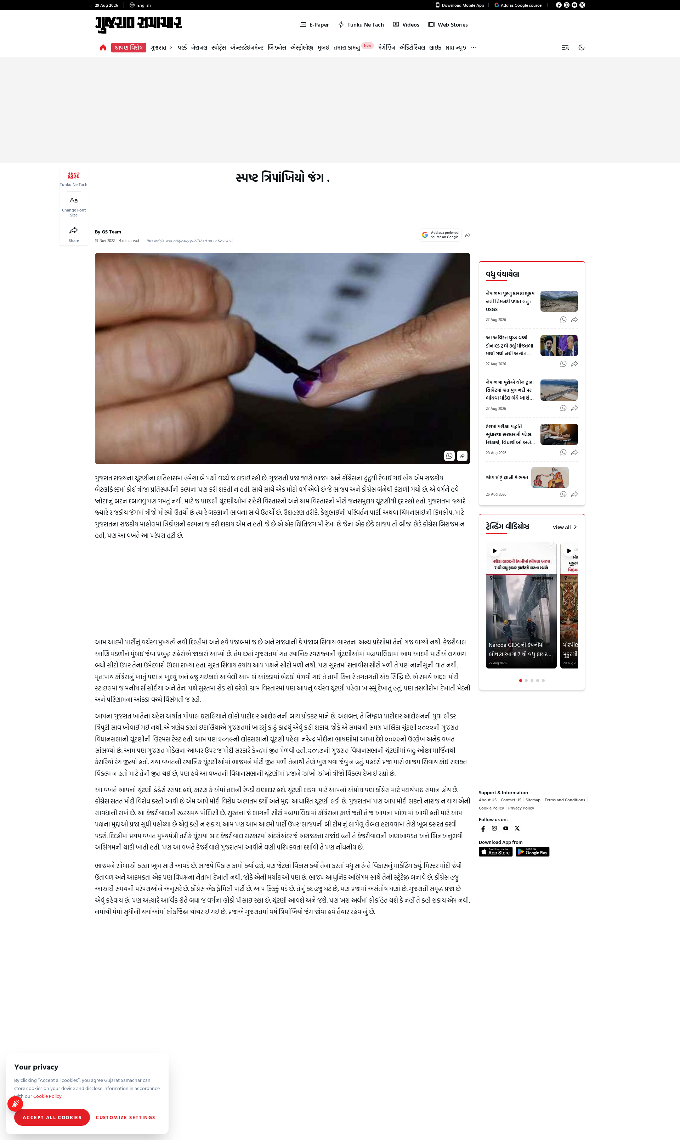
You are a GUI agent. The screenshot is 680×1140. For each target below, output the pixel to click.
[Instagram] (567, 5)
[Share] (73, 230)
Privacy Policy (521, 807)
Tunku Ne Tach (365, 24)
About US (488, 799)
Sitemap (533, 799)
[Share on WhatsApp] (449, 456)
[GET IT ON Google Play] (533, 852)
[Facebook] (559, 5)
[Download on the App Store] (496, 852)
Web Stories (453, 24)
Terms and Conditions (565, 799)
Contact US (511, 799)
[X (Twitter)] (582, 5)
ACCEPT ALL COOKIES (52, 1117)
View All (562, 526)
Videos (410, 24)
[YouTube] (574, 5)
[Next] (577, 612)
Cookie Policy (491, 807)
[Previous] (486, 612)
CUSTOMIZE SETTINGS (125, 1117)
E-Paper (319, 24)
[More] (473, 47)
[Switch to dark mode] (581, 47)
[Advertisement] (340, 110)
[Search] (565, 47)
